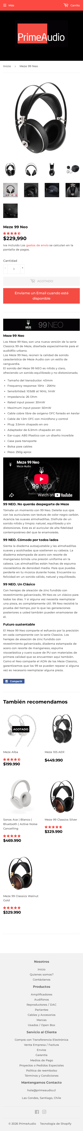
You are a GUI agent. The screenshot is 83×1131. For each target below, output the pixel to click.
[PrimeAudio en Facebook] (37, 1112)
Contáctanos (41, 979)
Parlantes (41, 1009)
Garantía (41, 1055)
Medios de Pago (41, 1060)
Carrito (75, 5)
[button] (12, 233)
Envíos (41, 1050)
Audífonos (41, 999)
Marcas (42, 1020)
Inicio (7, 66)
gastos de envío (37, 245)
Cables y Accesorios (42, 1014)
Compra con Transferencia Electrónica (41, 1039)
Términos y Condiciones (42, 1075)
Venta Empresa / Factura (41, 1044)
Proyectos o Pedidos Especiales (41, 1065)
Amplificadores (41, 994)
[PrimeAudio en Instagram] (44, 1112)
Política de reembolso (41, 1070)
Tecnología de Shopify (55, 1123)
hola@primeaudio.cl (41, 1090)
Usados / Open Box (41, 1025)
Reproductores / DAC (41, 1004)
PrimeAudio (27, 1123)
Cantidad (10, 261)
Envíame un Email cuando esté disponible (42, 296)
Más (11, 5)
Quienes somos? (41, 974)
